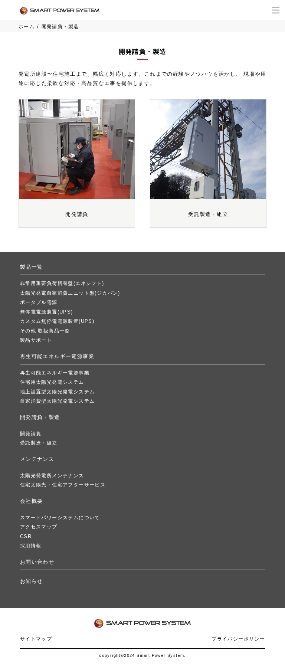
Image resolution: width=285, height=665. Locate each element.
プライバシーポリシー (238, 639)
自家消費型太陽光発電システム (57, 401)
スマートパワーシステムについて (60, 517)
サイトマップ (36, 639)
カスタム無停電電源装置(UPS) (57, 321)
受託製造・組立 (39, 443)
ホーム (27, 26)
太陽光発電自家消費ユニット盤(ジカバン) (70, 293)
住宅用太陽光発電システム (52, 382)
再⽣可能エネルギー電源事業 (57, 356)
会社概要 (31, 501)
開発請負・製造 (40, 417)
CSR (26, 536)
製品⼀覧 (31, 267)
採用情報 (31, 545)
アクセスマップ (39, 527)
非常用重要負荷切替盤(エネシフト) (62, 283)
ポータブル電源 (39, 302)
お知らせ (31, 581)
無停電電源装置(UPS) (46, 312)
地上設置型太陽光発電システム (57, 391)
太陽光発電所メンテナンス (52, 475)
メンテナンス (37, 459)
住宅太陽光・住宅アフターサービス (62, 485)
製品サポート (36, 340)
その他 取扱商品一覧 (45, 331)
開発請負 (31, 433)
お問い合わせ (37, 562)
